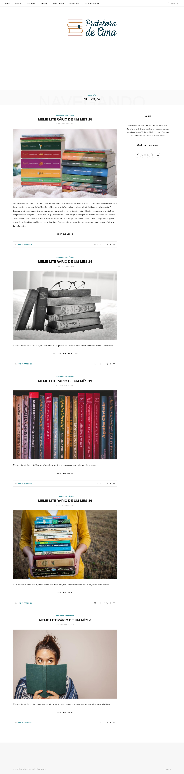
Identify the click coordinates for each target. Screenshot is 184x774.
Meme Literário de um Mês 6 (65, 620)
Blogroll (74, 3)
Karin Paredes (25, 244)
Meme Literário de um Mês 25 (65, 119)
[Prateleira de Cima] (92, 27)
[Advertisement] (92, 69)
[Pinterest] (110, 244)
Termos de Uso (92, 3)
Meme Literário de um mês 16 (65, 500)
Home (7, 3)
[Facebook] (104, 244)
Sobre (18, 3)
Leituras (31, 3)
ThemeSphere (41, 769)
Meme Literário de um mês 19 (65, 381)
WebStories (58, 3)
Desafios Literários (65, 115)
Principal (168, 769)
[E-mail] (114, 244)
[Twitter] (107, 244)
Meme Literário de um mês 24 (65, 261)
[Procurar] (169, 3)
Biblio (44, 3)
